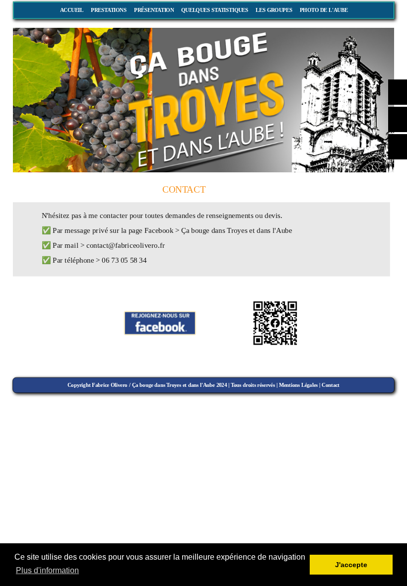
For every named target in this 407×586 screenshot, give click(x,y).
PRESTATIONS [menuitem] (109, 10)
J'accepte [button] (351, 565)
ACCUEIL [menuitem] (71, 10)
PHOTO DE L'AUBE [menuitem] (324, 10)
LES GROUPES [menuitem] (274, 10)
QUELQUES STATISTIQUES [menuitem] (214, 10)
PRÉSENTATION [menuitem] (154, 10)
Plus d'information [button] (47, 570)
